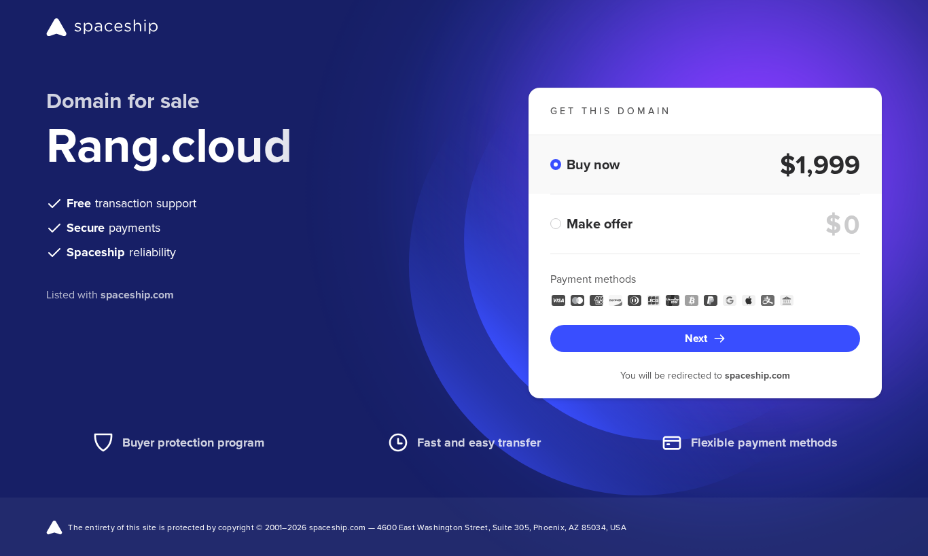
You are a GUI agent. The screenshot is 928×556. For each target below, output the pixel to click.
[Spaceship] (102, 27)
